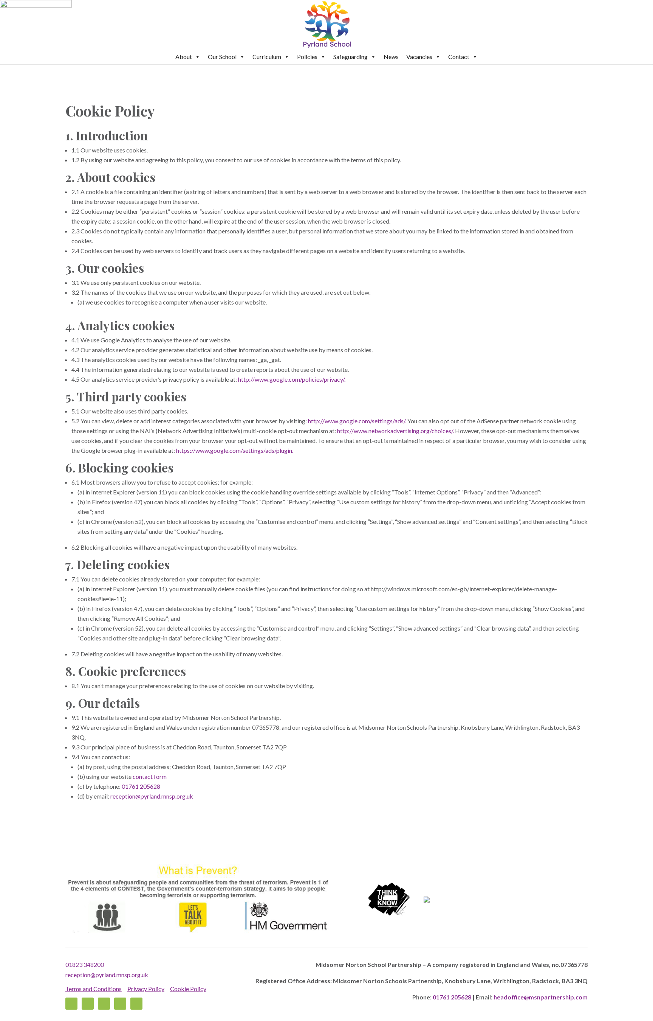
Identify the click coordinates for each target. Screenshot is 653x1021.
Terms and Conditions (93, 988)
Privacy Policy (145, 988)
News (391, 56)
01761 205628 (141, 786)
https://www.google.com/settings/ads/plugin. (234, 450)
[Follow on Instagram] (120, 1004)
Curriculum (266, 56)
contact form (150, 776)
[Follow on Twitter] (88, 1004)
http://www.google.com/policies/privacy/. (291, 379)
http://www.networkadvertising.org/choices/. (395, 430)
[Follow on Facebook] (71, 1004)
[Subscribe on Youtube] (136, 1004)
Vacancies (419, 56)
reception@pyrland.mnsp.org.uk (106, 974)
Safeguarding (350, 56)
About (183, 56)
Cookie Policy (188, 988)
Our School (222, 56)
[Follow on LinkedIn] (104, 1004)
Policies (307, 56)
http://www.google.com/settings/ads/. (357, 420)
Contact (458, 56)
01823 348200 (84, 964)
